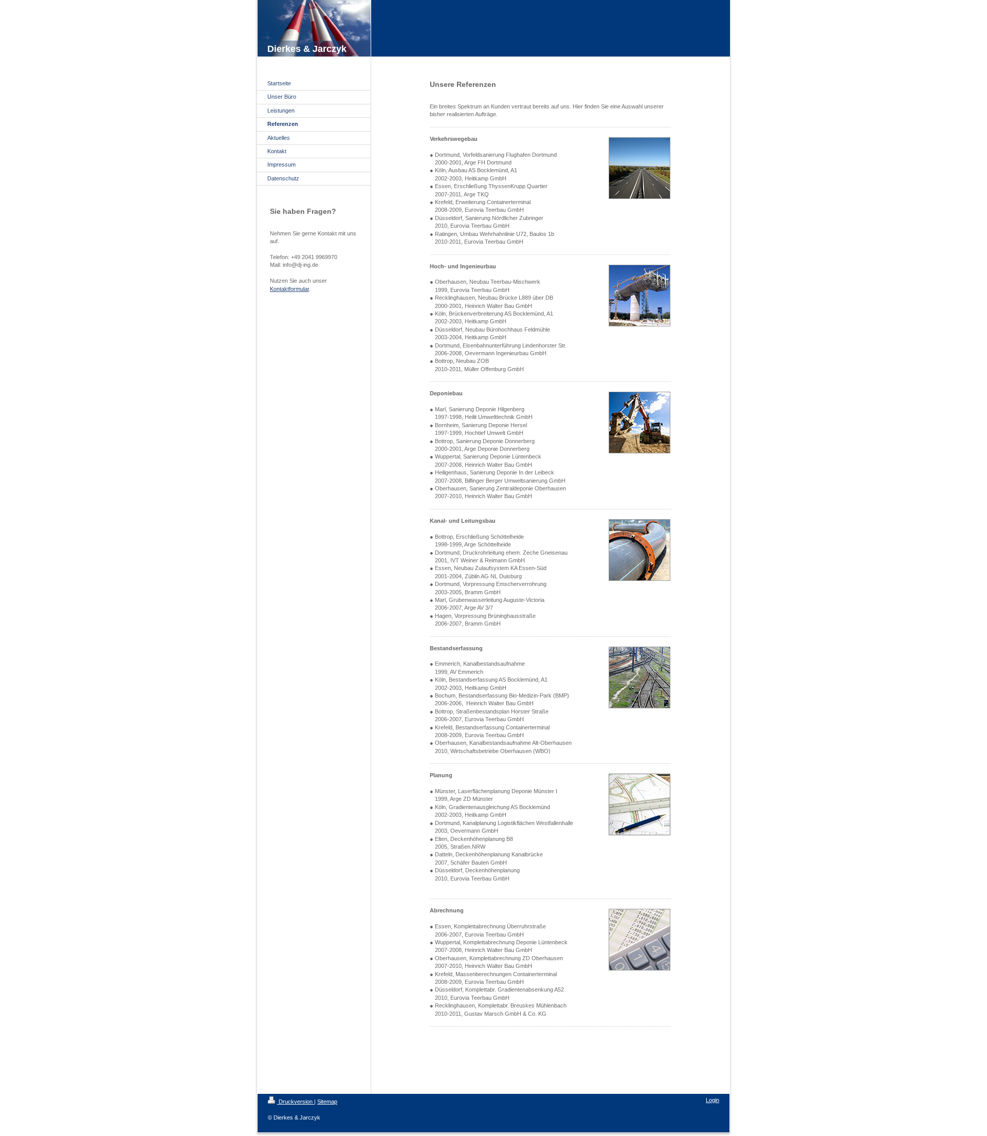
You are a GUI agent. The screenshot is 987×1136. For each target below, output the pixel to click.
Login (712, 1100)
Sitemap (327, 1101)
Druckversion (295, 1101)
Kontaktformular (289, 289)
